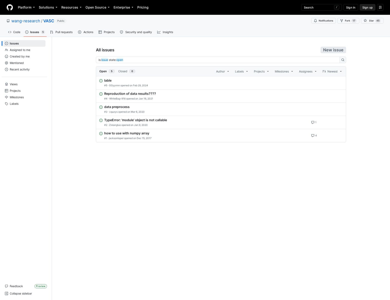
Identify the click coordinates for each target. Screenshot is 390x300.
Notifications (326, 20)
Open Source (96, 7)
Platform (24, 7)
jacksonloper (116, 138)
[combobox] (219, 60)
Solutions (46, 7)
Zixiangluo (115, 124)
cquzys (113, 111)
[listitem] (221, 82)
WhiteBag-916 (117, 98)
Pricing (142, 7)
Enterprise (122, 7)
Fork (350, 20)
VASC (48, 20)
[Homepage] (9, 7)
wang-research (25, 20)
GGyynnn (114, 85)
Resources (69, 7)
